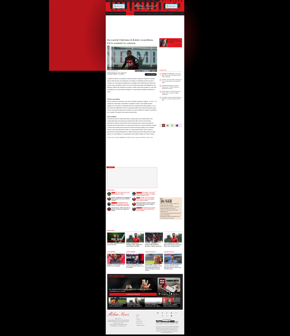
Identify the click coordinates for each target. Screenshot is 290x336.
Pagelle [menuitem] (149, 13)
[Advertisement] (170, 137)
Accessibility (139, 321)
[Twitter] (165, 1)
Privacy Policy (139, 323)
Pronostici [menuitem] (170, 13)
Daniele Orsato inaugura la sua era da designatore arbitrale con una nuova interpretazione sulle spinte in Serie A (169, 208)
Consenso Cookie (140, 325)
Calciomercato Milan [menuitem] (120, 13)
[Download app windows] (181, 1)
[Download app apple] (176, 1)
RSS (137, 317)
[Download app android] (179, 1)
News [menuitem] (144, 13)
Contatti (138, 319)
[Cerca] (182, 13)
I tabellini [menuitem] (155, 13)
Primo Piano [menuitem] (130, 13)
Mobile (137, 315)
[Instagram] (168, 1)
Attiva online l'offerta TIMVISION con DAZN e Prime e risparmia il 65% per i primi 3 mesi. (130, 137)
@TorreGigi (121, 74)
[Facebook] (163, 1)
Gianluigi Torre (112, 74)
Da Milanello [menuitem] (138, 13)
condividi (146, 70)
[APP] (163, 125)
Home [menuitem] (111, 13)
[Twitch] (173, 1)
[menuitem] (107, 13)
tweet (153, 70)
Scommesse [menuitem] (163, 13)
